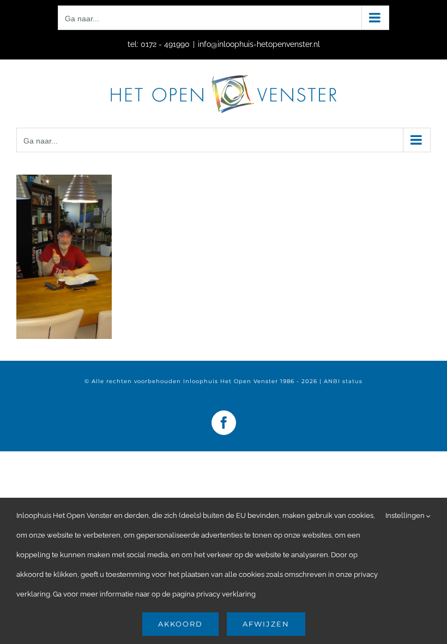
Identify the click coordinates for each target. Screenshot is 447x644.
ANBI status (343, 381)
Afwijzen (266, 623)
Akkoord (180, 623)
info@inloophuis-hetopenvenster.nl (259, 44)
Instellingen (405, 515)
